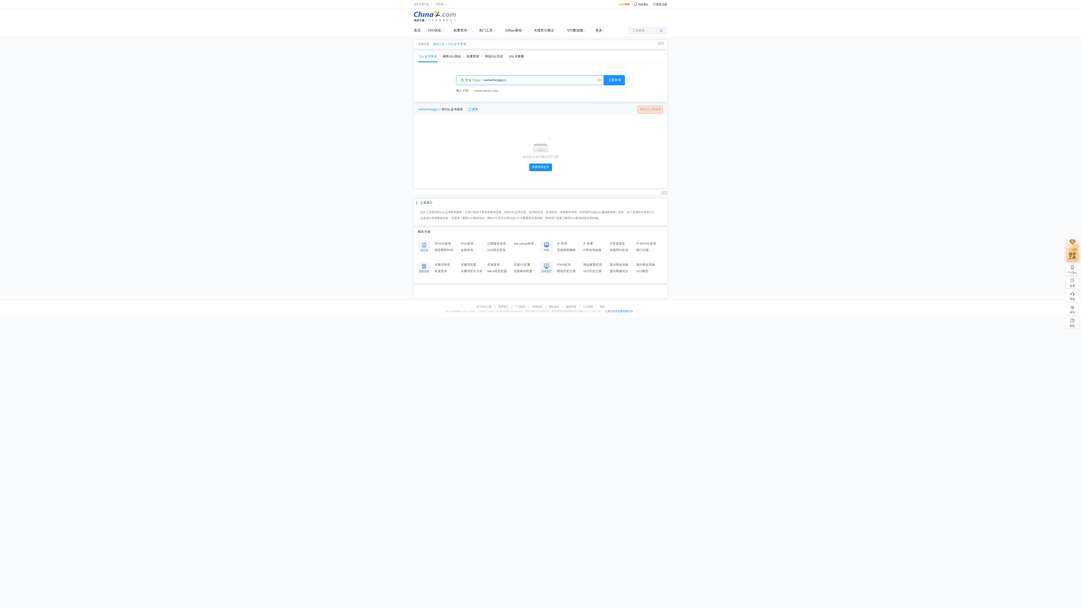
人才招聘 (588, 306)
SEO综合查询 (496, 250)
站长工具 (439, 44)
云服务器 (623, 311)
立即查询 (614, 80)
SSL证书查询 (457, 44)
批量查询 (473, 56)
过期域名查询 (496, 243)
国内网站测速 (619, 265)
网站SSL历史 (494, 56)
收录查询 (441, 271)
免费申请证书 (540, 167)
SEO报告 (642, 271)
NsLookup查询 (524, 243)
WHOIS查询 (443, 243)
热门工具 (486, 30)
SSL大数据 (516, 56)
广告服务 (520, 306)
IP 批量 (588, 243)
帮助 (602, 306)
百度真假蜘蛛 (566, 250)
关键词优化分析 (472, 271)
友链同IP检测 (619, 250)
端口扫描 (642, 250)
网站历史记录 (566, 271)
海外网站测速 (645, 265)
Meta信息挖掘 (497, 271)
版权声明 (571, 306)
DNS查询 (467, 243)
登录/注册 (661, 4)
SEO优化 (434, 30)
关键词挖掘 (468, 265)
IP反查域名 (617, 243)
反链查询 (493, 265)
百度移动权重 (523, 271)
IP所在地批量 (592, 250)
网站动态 (554, 306)
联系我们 (503, 306)
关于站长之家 (484, 306)
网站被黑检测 (592, 265)
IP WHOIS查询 (646, 243)
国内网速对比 (619, 271)
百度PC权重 (522, 265)
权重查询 (460, 30)
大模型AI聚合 (544, 30)
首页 (417, 30)
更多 (598, 30)
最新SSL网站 (452, 56)
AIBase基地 (513, 30)
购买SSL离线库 (650, 109)
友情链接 (537, 306)
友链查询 (467, 250)
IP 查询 (562, 243)
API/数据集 (575, 30)
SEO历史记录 (592, 271)
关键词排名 (442, 265)
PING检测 (564, 265)
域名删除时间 (444, 250)
